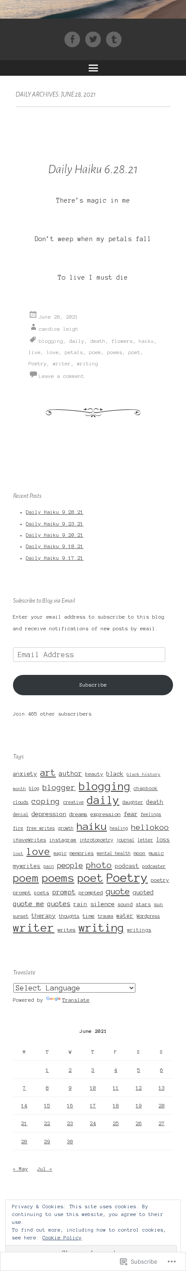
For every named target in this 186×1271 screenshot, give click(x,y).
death (98, 341)
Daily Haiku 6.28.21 (93, 169)
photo (99, 865)
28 (24, 1141)
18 (116, 1105)
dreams (78, 814)
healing (119, 828)
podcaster (154, 866)
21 (24, 1123)
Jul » (44, 1168)
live (35, 352)
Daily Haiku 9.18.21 (54, 546)
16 (70, 1105)
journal (125, 840)
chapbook (146, 788)
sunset (21, 916)
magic (60, 853)
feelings (151, 814)
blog (34, 788)
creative (73, 802)
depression (49, 814)
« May (20, 1168)
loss (163, 839)
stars (143, 904)
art (48, 772)
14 (24, 1105)
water (125, 916)
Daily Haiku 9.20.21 (54, 535)
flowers (122, 341)
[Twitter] (95, 39)
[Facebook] (74, 39)
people (70, 865)
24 (93, 1123)
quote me (28, 903)
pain (49, 866)
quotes (59, 903)
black (115, 774)
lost (18, 853)
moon (140, 853)
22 (47, 1123)
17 (93, 1105)
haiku (146, 341)
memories (82, 853)
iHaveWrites (29, 839)
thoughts (69, 916)
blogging (51, 341)
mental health (114, 853)
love (53, 352)
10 (93, 1087)
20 (162, 1105)
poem (95, 352)
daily (76, 341)
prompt (64, 892)
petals (74, 352)
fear (131, 813)
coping (46, 801)
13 (162, 1087)
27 (162, 1123)
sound (125, 904)
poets (41, 892)
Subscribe (93, 684)
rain (80, 904)
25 (116, 1123)
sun (158, 904)
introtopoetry (96, 840)
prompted (91, 892)
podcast (127, 866)
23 (70, 1123)
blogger (59, 787)
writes (67, 929)
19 (139, 1105)
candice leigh (58, 329)
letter (145, 840)
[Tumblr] (114, 39)
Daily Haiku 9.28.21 (54, 512)
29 (47, 1141)
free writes (40, 828)
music (156, 853)
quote (118, 891)
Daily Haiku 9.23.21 (54, 523)
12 (139, 1087)
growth (66, 828)
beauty (94, 774)
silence (102, 904)
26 (139, 1123)
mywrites (27, 866)
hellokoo (150, 827)
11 (116, 1087)
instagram (63, 839)
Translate (76, 1000)
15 (47, 1105)
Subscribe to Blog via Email (44, 600)
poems (114, 352)
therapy (44, 916)
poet (134, 352)
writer (62, 363)
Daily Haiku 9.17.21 (54, 558)
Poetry (38, 363)
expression (105, 814)
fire (18, 828)
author (70, 773)
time (89, 916)
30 (70, 1141)
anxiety (25, 774)
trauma (105, 916)
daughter (132, 802)
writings (139, 929)
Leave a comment (61, 375)
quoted (143, 892)
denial (21, 814)
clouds (21, 802)
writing (87, 363)
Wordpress (148, 916)
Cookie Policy (62, 1237)
